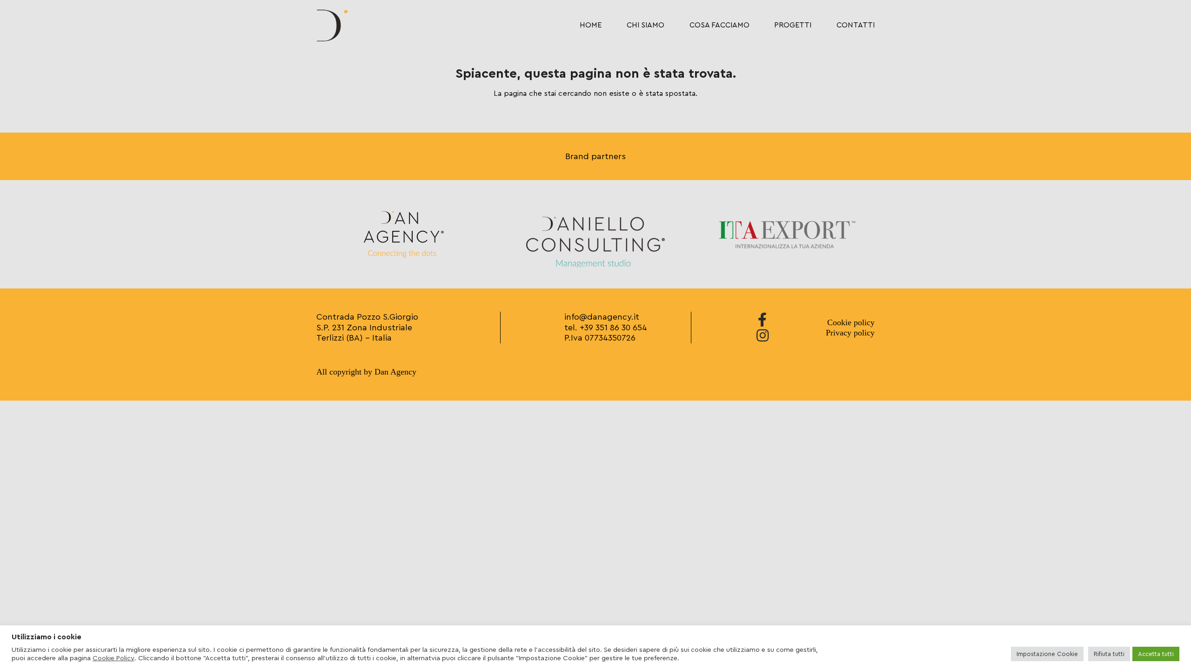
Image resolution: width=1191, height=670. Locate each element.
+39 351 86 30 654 (613, 327)
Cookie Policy (113, 658)
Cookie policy (851, 322)
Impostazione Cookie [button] (1047, 654)
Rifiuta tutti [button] (1109, 654)
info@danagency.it (601, 317)
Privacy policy (850, 332)
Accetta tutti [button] (1156, 654)
